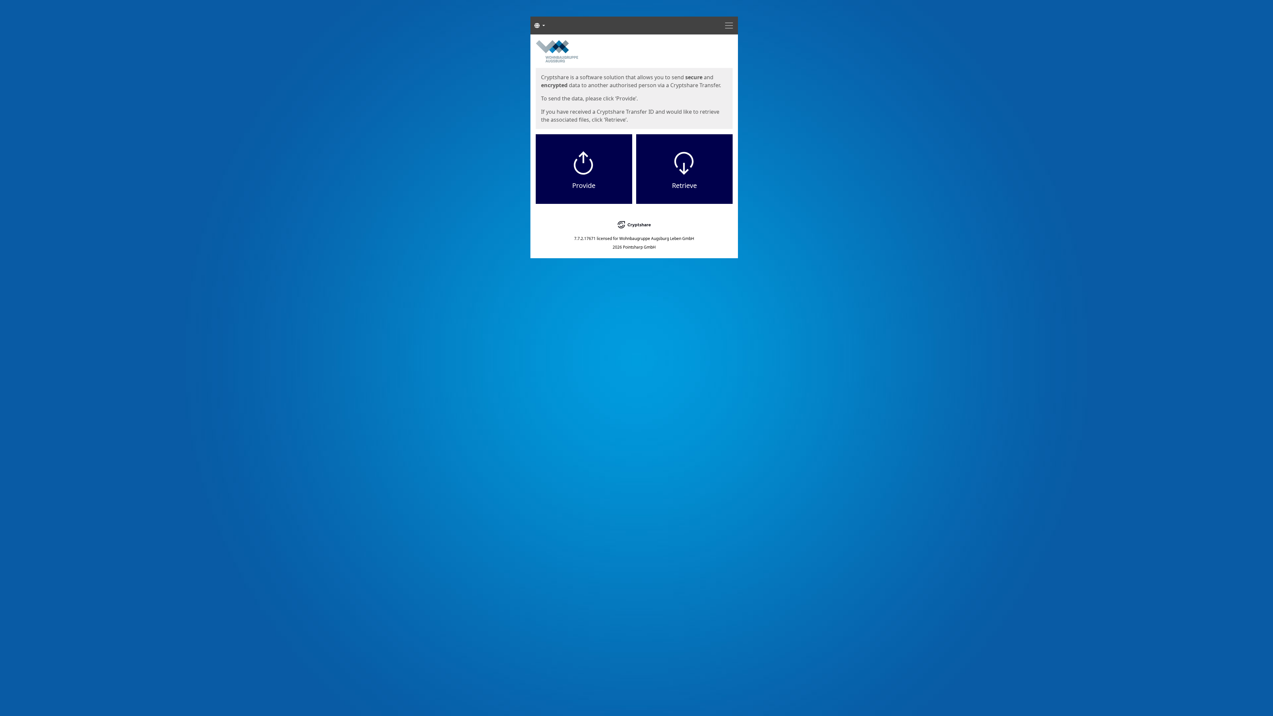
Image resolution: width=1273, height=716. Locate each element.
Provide (583, 185)
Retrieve (684, 185)
